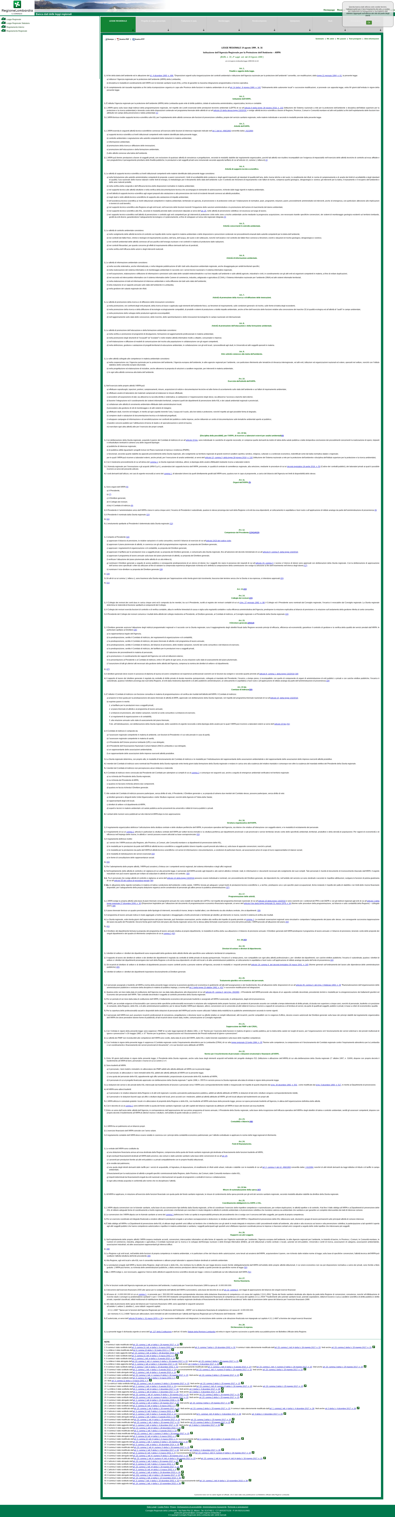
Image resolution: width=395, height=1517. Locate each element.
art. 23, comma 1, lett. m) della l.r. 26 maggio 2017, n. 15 (156, 1467)
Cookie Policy (163, 1507)
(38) (114, 906)
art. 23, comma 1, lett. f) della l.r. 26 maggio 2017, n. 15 (156, 1408)
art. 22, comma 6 (231, 1290)
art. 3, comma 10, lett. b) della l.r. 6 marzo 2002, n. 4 (153, 1356)
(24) (287, 614)
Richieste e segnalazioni (238, 1507)
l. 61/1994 (249, 131)
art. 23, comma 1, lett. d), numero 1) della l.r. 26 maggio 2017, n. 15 (161, 1383)
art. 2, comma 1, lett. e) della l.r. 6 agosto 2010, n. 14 (154, 1386)
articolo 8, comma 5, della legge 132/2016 (280, 552)
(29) (328, 681)
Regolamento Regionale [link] (16, 31)
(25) (249, 623)
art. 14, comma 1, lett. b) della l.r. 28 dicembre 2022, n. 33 (157, 1428)
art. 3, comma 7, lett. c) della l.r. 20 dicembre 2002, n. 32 (156, 1481)
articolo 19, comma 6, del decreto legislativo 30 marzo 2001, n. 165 (279, 965)
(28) (296, 674)
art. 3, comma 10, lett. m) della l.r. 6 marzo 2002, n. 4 (154, 1470)
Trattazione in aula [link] (189, 21)
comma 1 (154, 462)
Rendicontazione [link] (259, 21)
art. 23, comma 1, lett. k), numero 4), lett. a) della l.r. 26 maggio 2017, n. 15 (164, 1458)
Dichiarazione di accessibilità (189, 1507)
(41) (108, 926)
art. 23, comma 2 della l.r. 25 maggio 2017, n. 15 (351, 1347)
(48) (108, 1249)
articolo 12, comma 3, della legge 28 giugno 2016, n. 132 (229, 458)
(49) (149, 1256)
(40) (287, 922)
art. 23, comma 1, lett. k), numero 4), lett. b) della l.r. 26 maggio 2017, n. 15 (231, 1458)
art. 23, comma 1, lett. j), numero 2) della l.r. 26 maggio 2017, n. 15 (160, 1442)
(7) (110, 494)
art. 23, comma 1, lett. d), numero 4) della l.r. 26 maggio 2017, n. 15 (160, 1397)
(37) (227, 887)
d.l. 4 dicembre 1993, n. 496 (161, 76)
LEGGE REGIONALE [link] (118, 21)
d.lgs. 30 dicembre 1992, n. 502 (284, 1085)
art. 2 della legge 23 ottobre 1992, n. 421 (206, 987)
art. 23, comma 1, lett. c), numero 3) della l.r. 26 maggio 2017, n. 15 (224, 1370)
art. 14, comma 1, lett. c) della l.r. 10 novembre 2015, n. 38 (157, 1483)
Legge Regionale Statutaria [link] (18, 23)
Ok (369, 22)
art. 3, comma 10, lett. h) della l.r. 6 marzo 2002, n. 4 (155, 1439)
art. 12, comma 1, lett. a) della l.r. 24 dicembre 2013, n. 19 (156, 1472)
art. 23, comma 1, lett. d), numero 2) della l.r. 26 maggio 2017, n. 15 (224, 1386)
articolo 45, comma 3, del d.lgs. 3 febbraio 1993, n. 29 (318, 985)
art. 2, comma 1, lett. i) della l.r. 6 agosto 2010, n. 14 (154, 1417)
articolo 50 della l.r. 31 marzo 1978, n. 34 (146, 1318)
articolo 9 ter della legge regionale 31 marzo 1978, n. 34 (267, 903)
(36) (151, 881)
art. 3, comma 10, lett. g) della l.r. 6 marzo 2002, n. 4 (154, 1436)
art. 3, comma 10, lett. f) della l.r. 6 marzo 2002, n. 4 (154, 1411)
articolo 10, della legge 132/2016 (284, 698)
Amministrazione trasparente (215, 1507)
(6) (127, 487)
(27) (108, 669)
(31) (288, 724)
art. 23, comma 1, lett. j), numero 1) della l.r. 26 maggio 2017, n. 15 (161, 1433)
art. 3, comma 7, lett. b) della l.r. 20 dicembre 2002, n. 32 (155, 1367)
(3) (225, 217)
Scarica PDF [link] (124, 39)
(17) (305, 565)
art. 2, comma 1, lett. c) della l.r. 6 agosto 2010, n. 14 (154, 1370)
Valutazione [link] (295, 21)
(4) (282, 436)
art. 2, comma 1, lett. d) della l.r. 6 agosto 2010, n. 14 (154, 1372)
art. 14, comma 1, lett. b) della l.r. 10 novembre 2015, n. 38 (224, 1481)
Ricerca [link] (341, 10)
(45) (118, 967)
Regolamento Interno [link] (15, 27)
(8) (132, 505)
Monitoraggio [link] (224, 21)
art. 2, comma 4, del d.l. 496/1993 (276, 1167)
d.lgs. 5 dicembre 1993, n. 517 (328, 1085)
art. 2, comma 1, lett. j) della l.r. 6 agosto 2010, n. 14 (155, 1431)
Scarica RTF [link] (140, 39)
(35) (188, 874)
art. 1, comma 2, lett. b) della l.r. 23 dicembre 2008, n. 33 (156, 1400)
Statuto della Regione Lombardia (201, 1332)
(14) (254, 532)
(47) (259, 1190)
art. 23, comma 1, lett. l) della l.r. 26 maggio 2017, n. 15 (155, 1461)
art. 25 (203, 211)
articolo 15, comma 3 (264, 563)
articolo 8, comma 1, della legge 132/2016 (277, 674)
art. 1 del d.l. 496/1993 (221, 131)
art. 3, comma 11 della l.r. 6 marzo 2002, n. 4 (130, 1381)
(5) (250, 482)
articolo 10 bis (280, 724)
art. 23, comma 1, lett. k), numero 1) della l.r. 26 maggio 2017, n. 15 (161, 1447)
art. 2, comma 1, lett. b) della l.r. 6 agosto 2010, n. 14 (229, 1367)
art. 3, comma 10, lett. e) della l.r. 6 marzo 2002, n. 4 (154, 1406)
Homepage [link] (329, 10)
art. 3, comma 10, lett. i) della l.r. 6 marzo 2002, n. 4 (154, 1453)
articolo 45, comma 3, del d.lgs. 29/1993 (222, 992)
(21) (108, 583)
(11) (108, 519)
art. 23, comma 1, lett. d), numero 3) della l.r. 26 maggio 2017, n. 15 (161, 1395)
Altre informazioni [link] (371, 39)
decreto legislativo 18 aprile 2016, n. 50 (303, 466)
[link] (17, 15)
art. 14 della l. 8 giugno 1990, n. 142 (245, 87)
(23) (251, 598)
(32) (198, 834)
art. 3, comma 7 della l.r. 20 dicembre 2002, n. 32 (215, 1347)
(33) (153, 854)
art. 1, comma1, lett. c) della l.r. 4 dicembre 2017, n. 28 (291, 1408)
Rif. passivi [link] (341, 39)
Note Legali (152, 1507)
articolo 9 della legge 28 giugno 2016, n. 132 (263, 108)
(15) (257, 532)
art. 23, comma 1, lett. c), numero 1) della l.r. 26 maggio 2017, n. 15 (160, 1361)
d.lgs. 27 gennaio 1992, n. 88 (251, 603)
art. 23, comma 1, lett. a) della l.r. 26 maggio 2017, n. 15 (156, 1345)
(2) (266, 160)
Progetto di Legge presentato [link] (153, 21)
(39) (259, 910)
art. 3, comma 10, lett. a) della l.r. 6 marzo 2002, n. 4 (153, 1347)
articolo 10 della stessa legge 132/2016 (229, 110)
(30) (250, 690)
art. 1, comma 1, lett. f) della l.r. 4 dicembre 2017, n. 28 (156, 1450)
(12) (171, 524)
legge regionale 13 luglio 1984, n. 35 (246, 1042)
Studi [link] (330, 21)
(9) (375, 510)
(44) (332, 960)
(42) (173, 933)
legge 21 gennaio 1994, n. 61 (329, 76)
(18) (161, 569)
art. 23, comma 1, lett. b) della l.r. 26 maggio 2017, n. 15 (297, 1347)
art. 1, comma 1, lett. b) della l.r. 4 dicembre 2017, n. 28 (156, 1389)
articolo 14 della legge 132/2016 (180, 878)
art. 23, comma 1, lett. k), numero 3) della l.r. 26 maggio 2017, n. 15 (160, 1456)
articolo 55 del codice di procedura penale (132, 881)
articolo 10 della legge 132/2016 (272, 901)
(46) (251, 1122)
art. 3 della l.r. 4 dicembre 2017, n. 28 (203, 1364)
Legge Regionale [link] (13, 19)
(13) (251, 532)
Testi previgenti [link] (355, 39)
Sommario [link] (320, 39)
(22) (245, 589)
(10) (148, 515)
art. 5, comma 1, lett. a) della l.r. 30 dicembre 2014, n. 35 (156, 1445)
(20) (282, 578)
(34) (108, 862)
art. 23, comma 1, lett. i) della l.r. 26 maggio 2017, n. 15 (156, 1422)
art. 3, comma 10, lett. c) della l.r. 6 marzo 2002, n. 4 (154, 1378)
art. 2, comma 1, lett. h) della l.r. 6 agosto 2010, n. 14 (154, 1414)
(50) (245, 1267)
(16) (127, 537)
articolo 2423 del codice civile (218, 541)
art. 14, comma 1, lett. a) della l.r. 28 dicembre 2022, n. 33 (155, 1353)
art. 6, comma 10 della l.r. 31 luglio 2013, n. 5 (151, 1350)
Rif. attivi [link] (330, 39)
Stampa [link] (111, 39)
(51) (249, 1272)
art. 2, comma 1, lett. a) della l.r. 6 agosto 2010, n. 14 (153, 1358)
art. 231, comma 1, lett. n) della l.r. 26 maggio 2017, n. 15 (156, 1475)
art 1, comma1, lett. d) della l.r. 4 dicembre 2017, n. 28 (218, 1414)
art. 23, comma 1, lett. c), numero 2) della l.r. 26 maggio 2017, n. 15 (284, 1367)
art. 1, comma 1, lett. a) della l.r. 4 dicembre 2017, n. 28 (154, 1364)
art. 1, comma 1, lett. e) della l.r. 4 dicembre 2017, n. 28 (155, 1425)
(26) (135, 630)
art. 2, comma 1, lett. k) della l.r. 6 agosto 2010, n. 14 (218, 1439)
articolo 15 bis (192, 440)
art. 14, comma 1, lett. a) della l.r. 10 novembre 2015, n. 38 (157, 1478)
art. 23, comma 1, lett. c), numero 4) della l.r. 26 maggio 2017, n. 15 (160, 1375)
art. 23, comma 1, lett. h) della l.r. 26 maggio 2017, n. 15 (157, 1420)
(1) (157, 113)
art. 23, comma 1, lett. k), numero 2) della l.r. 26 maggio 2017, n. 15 (223, 1453)
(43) (245, 940)
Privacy (173, 1507)
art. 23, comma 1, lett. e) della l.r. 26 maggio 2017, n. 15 (156, 1403)
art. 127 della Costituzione (161, 1332)
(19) (108, 574)
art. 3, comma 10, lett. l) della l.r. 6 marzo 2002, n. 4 (154, 1464)
